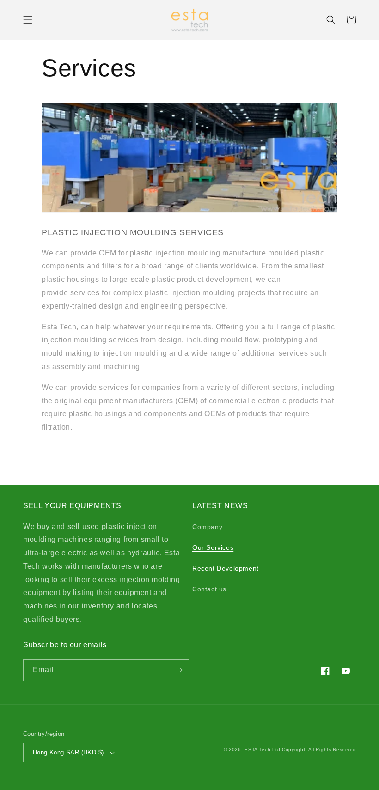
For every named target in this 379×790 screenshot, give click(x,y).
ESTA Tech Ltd (262, 749)
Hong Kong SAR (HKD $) (68, 752)
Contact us (209, 589)
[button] (28, 20)
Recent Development (225, 568)
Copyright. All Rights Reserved (319, 749)
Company (207, 526)
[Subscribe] (179, 670)
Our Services (212, 547)
